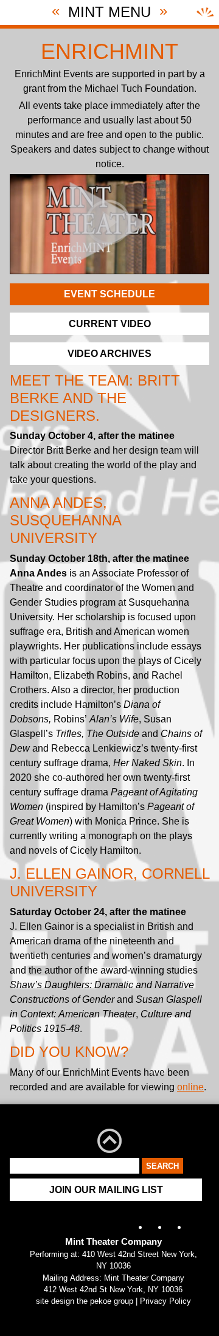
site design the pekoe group (84, 1301)
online (190, 1087)
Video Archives (109, 353)
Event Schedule (109, 294)
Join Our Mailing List (106, 1190)
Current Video (110, 324)
